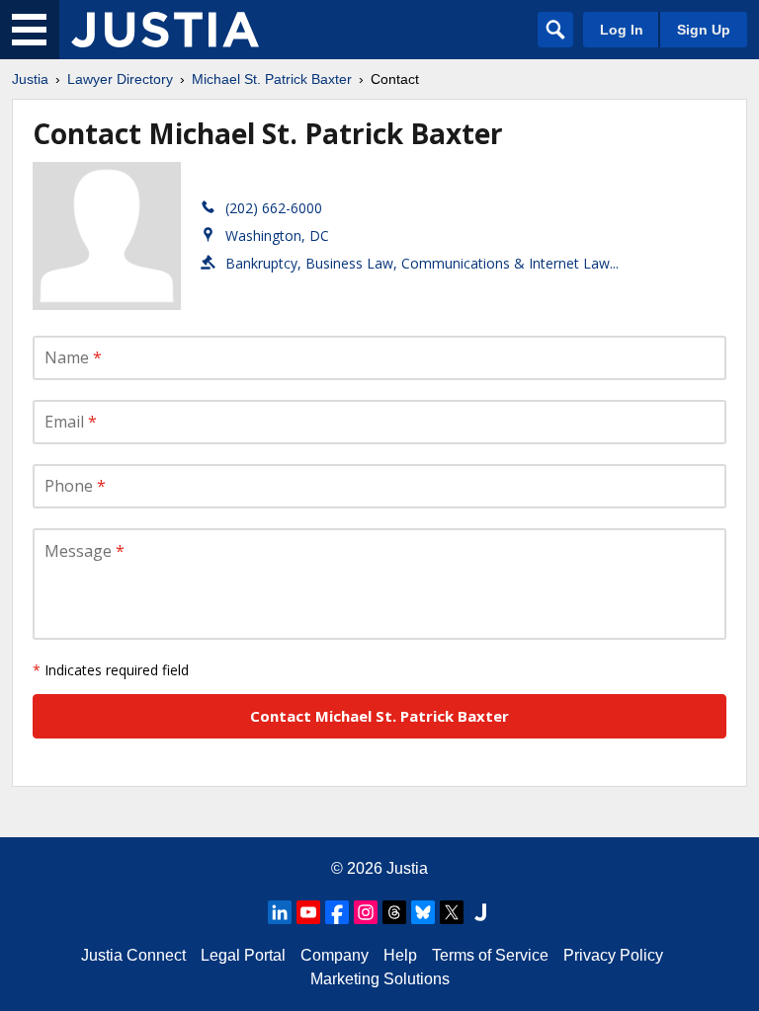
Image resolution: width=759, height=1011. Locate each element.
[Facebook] (337, 912)
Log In (621, 30)
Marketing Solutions (380, 979)
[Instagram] (366, 912)
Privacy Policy (613, 955)
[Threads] (394, 912)
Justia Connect (133, 955)
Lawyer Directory (120, 79)
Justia (30, 79)
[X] (452, 912)
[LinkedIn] (280, 912)
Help (400, 955)
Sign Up (703, 30)
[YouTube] (308, 912)
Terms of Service (490, 955)
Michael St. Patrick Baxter (272, 79)
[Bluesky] (423, 912)
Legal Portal (243, 955)
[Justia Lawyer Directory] (165, 29)
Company (334, 955)
